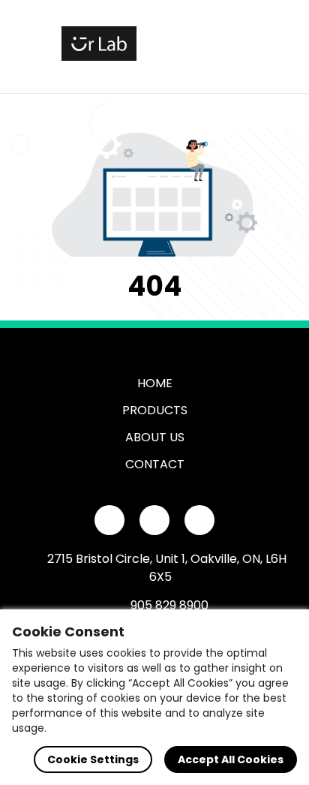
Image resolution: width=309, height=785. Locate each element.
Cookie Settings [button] (93, 759)
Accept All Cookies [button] (231, 759)
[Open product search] (199, 44)
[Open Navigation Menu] (231, 44)
